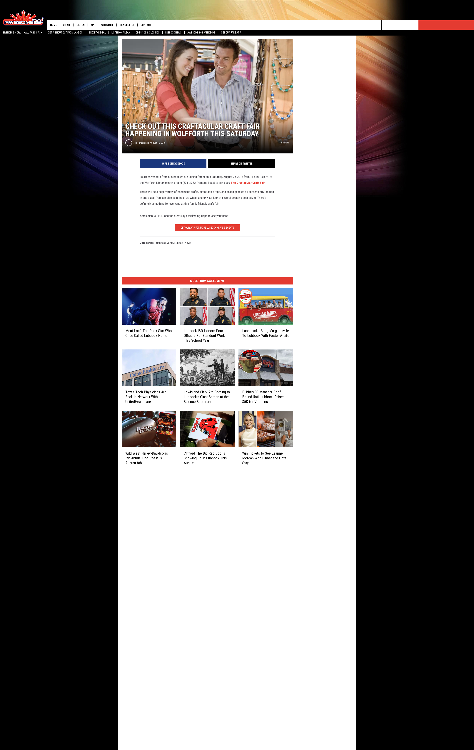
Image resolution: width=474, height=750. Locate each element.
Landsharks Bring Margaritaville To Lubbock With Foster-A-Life (265, 333)
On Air (67, 25)
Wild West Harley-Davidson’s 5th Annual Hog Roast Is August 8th (146, 458)
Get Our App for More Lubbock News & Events (207, 227)
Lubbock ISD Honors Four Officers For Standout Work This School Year (204, 336)
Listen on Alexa (120, 32)
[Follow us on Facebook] (386, 25)
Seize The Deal (97, 32)
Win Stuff (107, 25)
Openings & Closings (148, 32)
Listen (81, 25)
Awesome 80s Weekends (201, 32)
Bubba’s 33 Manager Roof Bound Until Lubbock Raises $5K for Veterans (263, 397)
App (93, 25)
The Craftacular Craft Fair (248, 183)
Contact (146, 25)
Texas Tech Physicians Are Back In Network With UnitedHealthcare (145, 397)
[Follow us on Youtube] (404, 25)
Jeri (135, 142)
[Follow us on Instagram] (395, 25)
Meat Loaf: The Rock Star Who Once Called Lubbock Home (148, 333)
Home (53, 25)
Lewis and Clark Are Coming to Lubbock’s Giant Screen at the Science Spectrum (207, 397)
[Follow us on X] (413, 25)
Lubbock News (173, 32)
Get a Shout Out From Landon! (65, 32)
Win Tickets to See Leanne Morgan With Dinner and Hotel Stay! (264, 458)
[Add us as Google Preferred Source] (376, 25)
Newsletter (127, 25)
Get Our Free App (231, 32)
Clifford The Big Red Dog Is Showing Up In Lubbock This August (205, 458)
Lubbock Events (164, 242)
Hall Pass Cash (33, 32)
